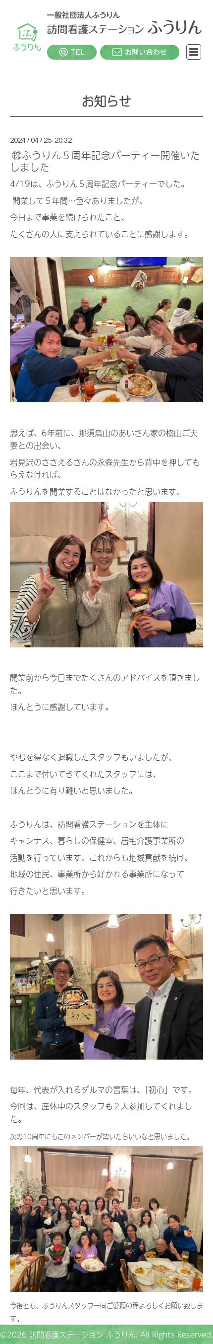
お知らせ (106, 99)
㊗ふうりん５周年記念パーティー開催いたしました (105, 161)
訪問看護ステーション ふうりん (82, 1334)
